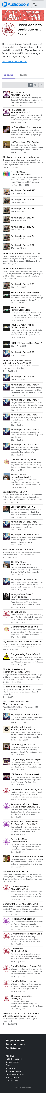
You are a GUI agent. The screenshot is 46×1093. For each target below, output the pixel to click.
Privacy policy (12, 1077)
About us (10, 1055)
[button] (37, 4)
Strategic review (13, 1071)
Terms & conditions (15, 1074)
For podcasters (15, 1040)
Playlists (23, 74)
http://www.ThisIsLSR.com (14, 61)
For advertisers (15, 1044)
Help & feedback (14, 1058)
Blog (8, 1065)
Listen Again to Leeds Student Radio (29, 29)
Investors (10, 1068)
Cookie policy (12, 1080)
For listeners (13, 1048)
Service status (12, 1062)
